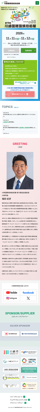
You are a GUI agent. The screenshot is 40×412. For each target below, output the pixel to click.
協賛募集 (28, 50)
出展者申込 (6, 122)
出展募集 (21, 127)
